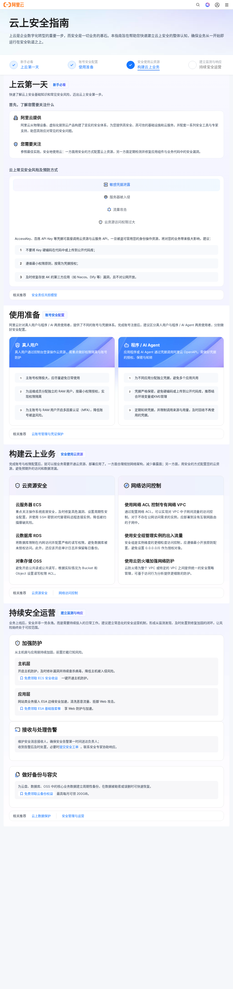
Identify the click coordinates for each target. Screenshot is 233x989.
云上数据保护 (41, 816)
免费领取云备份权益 (38, 794)
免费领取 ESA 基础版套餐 (42, 708)
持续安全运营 (210, 67)
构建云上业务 (148, 67)
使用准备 (86, 67)
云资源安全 (40, 593)
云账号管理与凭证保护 (47, 434)
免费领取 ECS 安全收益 (41, 678)
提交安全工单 (69, 747)
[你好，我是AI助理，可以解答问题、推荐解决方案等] (207, 5)
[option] (116, 185)
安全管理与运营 (73, 816)
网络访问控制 (68, 593)
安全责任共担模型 (44, 295)
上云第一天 (29, 67)
